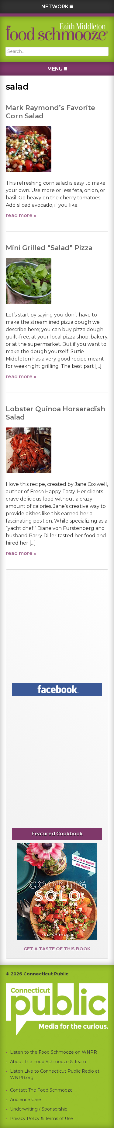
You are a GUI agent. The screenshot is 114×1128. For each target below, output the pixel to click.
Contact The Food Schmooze (41, 1090)
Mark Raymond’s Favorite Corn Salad (50, 112)
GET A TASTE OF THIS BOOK (57, 949)
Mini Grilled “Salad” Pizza (49, 248)
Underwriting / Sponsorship (38, 1109)
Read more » (21, 215)
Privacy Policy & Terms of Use (41, 1118)
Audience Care (25, 1099)
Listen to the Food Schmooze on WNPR (53, 1052)
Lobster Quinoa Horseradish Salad (55, 413)
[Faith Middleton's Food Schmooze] (57, 32)
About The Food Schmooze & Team (48, 1061)
